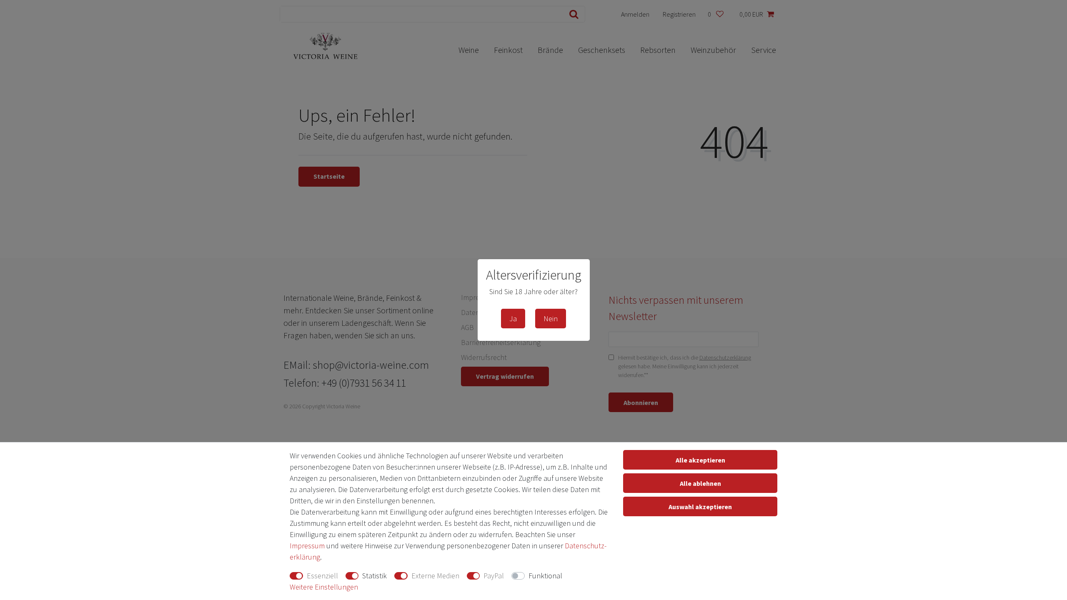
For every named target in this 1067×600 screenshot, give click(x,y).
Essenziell (322, 575)
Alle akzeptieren (700, 460)
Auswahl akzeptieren (700, 506)
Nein (551, 318)
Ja (513, 318)
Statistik (374, 575)
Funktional (545, 575)
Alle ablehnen (700, 483)
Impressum (307, 545)
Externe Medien (435, 575)
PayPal (493, 575)
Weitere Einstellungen (324, 587)
